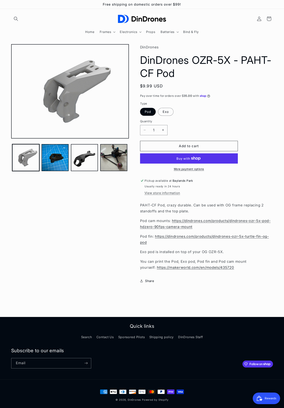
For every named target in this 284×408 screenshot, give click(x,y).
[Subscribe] (86, 363)
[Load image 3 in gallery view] (84, 157)
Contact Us (105, 337)
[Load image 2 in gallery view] (55, 157)
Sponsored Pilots (131, 337)
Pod (148, 112)
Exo (166, 112)
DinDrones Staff (190, 337)
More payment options (189, 168)
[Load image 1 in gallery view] (25, 157)
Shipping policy (161, 337)
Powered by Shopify (155, 399)
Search (86, 337)
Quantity (146, 121)
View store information (162, 193)
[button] (16, 19)
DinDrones (134, 399)
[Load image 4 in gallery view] (113, 157)
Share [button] (149, 281)
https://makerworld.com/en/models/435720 (195, 267)
